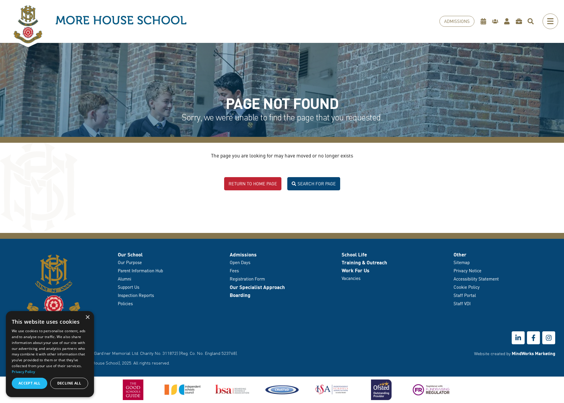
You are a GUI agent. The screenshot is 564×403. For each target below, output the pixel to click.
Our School (130, 254)
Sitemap (462, 262)
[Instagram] (548, 337)
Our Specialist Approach (257, 287)
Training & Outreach (364, 262)
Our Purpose (130, 262)
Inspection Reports (136, 295)
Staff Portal (465, 295)
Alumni (124, 279)
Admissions (243, 254)
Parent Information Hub (140, 270)
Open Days (240, 262)
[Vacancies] (520, 21)
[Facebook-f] (533, 337)
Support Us (128, 287)
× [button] (87, 317)
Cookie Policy (467, 287)
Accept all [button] (30, 383)
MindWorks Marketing (533, 353)
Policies (125, 303)
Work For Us (356, 270)
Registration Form (247, 279)
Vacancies (351, 278)
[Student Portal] (508, 21)
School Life (354, 254)
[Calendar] (484, 21)
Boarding (240, 295)
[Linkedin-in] (518, 337)
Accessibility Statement (476, 279)
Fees (234, 270)
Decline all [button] (69, 383)
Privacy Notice (467, 270)
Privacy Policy (23, 371)
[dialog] (50, 354)
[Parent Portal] (496, 21)
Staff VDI (462, 303)
